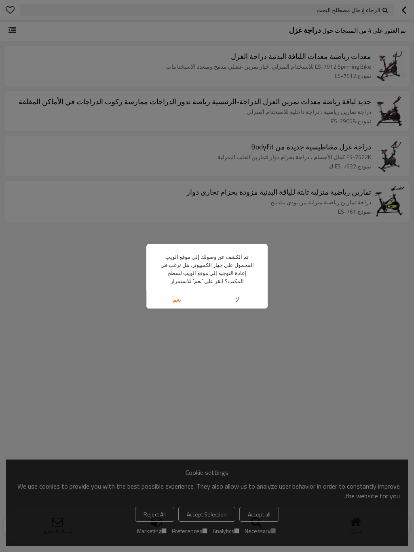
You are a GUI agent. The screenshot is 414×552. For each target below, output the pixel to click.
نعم (177, 299)
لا (237, 299)
